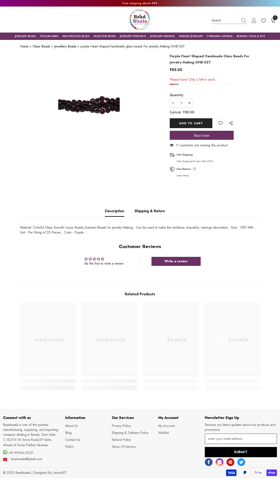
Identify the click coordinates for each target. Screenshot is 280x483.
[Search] (229, 20)
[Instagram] (219, 462)
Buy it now (201, 135)
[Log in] (254, 20)
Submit (241, 452)
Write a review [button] (176, 261)
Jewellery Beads (65, 46)
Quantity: (177, 95)
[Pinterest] (230, 462)
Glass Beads (41, 46)
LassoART (60, 472)
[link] (47, 381)
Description (114, 211)
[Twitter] (241, 462)
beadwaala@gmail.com (26, 459)
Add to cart (191, 123)
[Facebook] (209, 462)
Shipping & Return (149, 211)
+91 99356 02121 (20, 452)
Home (24, 46)
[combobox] (225, 20)
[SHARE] (229, 123)
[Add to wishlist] (220, 123)
